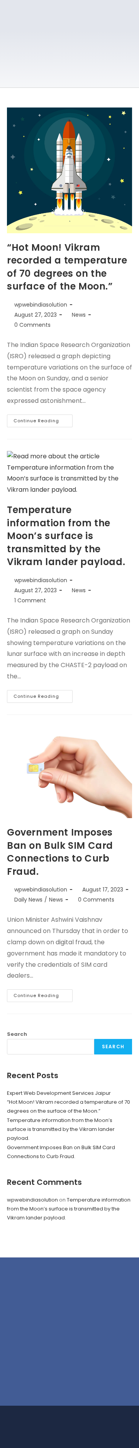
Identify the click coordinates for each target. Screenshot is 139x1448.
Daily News (28, 899)
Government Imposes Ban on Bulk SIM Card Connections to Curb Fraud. (60, 852)
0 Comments (32, 325)
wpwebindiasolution (40, 305)
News (79, 315)
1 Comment (30, 600)
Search (17, 1034)
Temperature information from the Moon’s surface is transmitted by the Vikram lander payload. (66, 535)
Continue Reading (43, 419)
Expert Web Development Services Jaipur (59, 1093)
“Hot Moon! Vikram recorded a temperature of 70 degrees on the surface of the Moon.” (67, 267)
